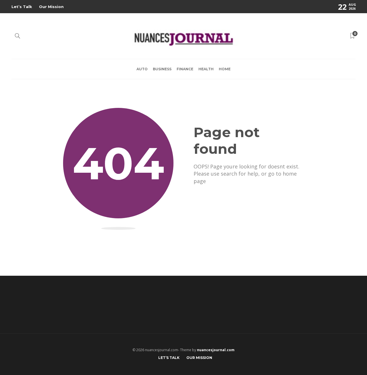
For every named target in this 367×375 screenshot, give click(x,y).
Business (162, 69)
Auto (142, 69)
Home (225, 69)
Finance (185, 69)
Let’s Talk (21, 6)
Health (206, 69)
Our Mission (51, 6)
